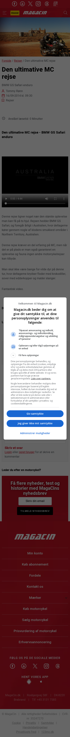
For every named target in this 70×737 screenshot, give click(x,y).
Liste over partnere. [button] (41, 378)
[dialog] (35, 368)
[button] (35, 355)
